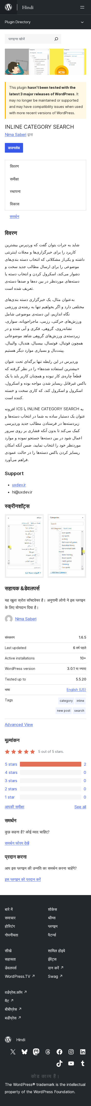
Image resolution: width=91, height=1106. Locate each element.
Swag (55, 976)
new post (63, 710)
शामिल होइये (56, 950)
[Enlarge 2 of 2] (79, 520)
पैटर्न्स (52, 935)
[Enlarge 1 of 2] (37, 520)
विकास (14, 204)
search (79, 710)
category (66, 700)
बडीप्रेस (13, 1018)
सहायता (10, 959)
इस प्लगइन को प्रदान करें (23, 879)
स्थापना (15, 191)
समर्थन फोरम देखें (17, 843)
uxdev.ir (19, 484)
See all (80, 806)
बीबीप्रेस (13, 1009)
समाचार (10, 917)
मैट (9, 1000)
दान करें (56, 967)
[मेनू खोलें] (83, 7)
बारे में (9, 909)
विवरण (14, 166)
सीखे (8, 950)
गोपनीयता (11, 935)
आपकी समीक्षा (14, 806)
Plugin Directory (18, 22)
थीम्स (52, 917)
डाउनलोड (14, 148)
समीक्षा (14, 179)
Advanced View (19, 724)
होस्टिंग (10, 926)
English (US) (76, 690)
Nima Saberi (15, 134)
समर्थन (14, 216)
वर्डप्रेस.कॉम (16, 992)
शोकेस (52, 909)
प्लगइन (53, 926)
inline (80, 700)
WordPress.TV (20, 976)
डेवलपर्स (11, 967)
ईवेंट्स (52, 959)
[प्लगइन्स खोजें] (56, 39)
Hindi (20, 1039)
